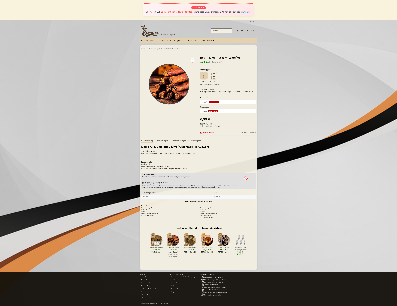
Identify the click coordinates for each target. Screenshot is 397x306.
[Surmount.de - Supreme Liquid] (158, 30)
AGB (173, 280)
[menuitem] (148, 40)
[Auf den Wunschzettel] (192, 60)
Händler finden (146, 295)
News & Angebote (147, 286)
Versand (218, 126)
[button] (237, 30)
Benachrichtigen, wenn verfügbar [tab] (186, 141)
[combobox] (228, 102)
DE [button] (251, 21)
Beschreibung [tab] (147, 141)
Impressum (175, 292)
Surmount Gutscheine (149, 283)
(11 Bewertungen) (215, 62)
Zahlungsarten (146, 292)
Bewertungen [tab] (162, 141)
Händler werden (147, 298)
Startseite (246, 11)
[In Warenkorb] (143, 55)
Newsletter (145, 280)
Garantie (174, 283)
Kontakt (144, 277)
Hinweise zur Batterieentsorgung (183, 277)
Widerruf (174, 289)
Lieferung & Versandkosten (150, 289)
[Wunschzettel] (242, 30)
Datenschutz (175, 286)
